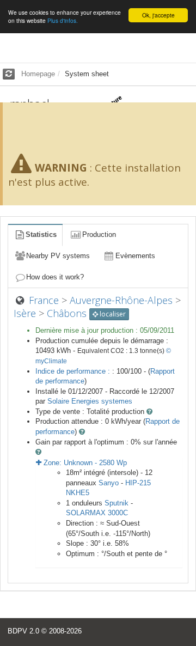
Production (99, 234)
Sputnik (116, 503)
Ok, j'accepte (158, 15)
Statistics (41, 234)
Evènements (135, 256)
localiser (112, 314)
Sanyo (109, 483)
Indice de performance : (73, 371)
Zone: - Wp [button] (84, 463)
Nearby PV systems (58, 256)
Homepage (38, 74)
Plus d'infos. (62, 20)
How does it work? (55, 277)
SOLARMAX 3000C (97, 513)
